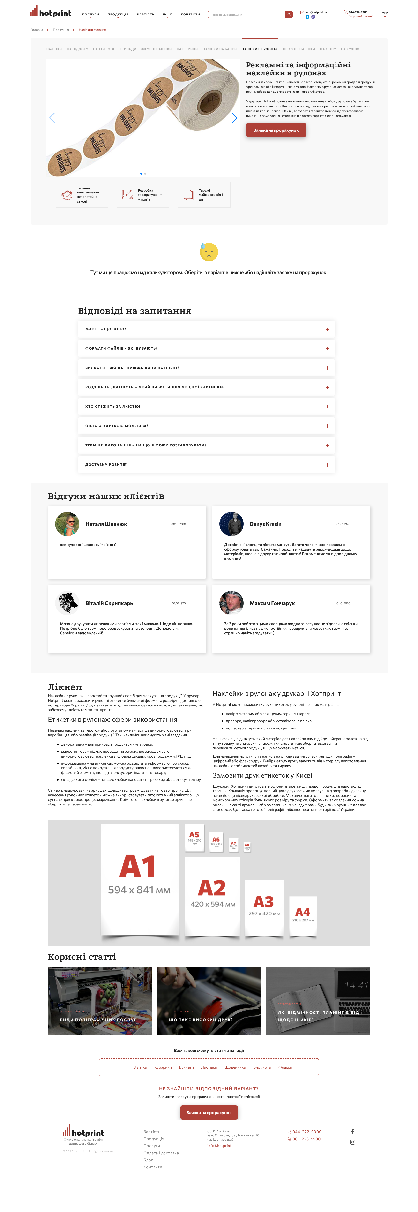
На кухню (350, 49)
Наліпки (54, 49)
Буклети (186, 1067)
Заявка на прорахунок (276, 130)
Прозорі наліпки (299, 49)
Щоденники (235, 1067)
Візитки (140, 1067)
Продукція (61, 29)
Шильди (128, 49)
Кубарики (163, 1067)
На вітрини (187, 49)
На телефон (104, 49)
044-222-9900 (307, 1131)
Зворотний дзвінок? (361, 16)
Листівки (209, 1067)
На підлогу (77, 49)
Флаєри (285, 1067)
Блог (148, 1160)
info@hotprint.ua (222, 1146)
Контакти (190, 14)
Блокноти (262, 1067)
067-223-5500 (306, 1138)
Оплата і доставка (161, 1153)
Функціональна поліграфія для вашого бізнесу (83, 1141)
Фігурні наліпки (156, 49)
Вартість (146, 14)
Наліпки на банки (220, 49)
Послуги (151, 1145)
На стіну (328, 49)
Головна (37, 29)
